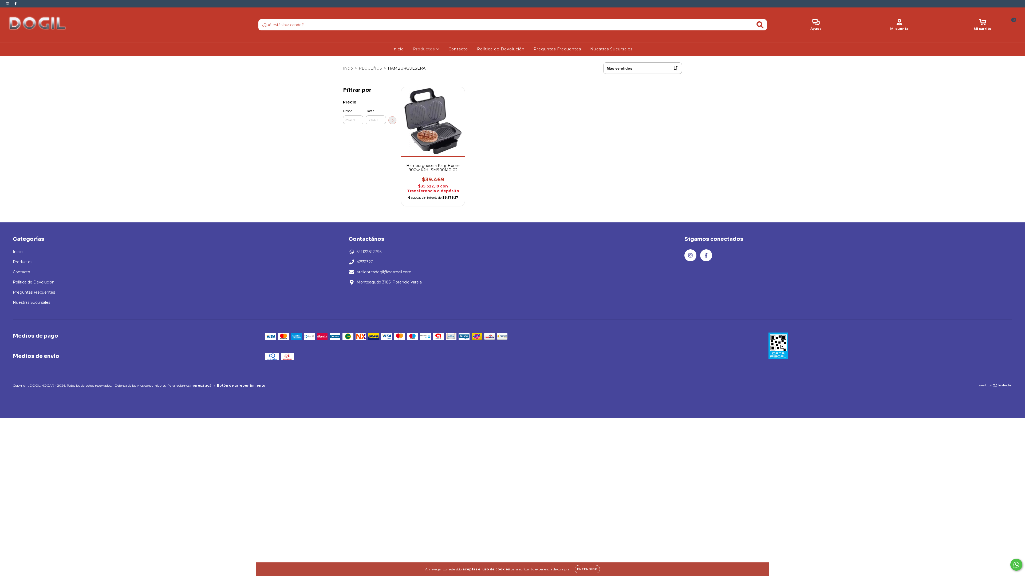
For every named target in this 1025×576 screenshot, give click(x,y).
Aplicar (392, 120)
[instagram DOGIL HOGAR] (8, 3)
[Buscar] (760, 25)
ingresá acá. (201, 385)
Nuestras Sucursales (611, 49)
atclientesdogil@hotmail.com (384, 272)
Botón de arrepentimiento (241, 385)
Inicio (398, 49)
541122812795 (369, 251)
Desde (347, 111)
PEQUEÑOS (370, 68)
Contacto (458, 49)
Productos (424, 49)
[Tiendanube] (995, 386)
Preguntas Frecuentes (557, 49)
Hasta (370, 111)
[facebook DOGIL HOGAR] (15, 3)
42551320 (365, 261)
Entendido (587, 569)
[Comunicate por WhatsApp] (1016, 565)
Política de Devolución (501, 49)
